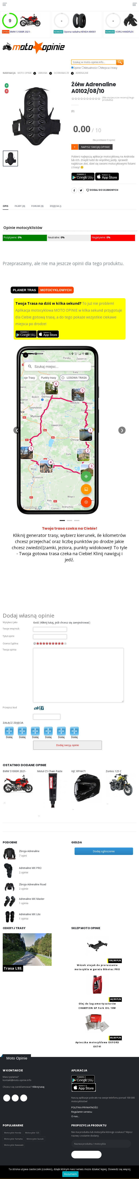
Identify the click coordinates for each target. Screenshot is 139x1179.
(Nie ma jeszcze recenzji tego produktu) (118, 98)
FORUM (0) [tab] (37, 206)
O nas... (75, 1116)
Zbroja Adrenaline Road (32, 884)
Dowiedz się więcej (119, 1169)
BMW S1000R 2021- (20, 31)
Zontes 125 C (113, 771)
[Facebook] (74, 190)
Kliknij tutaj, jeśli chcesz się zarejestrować (65, 622)
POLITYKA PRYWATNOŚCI (84, 1107)
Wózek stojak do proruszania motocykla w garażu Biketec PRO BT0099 (97, 969)
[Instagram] (23, 1098)
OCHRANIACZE (61, 73)
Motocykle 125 (32, 1132)
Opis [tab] (5, 206)
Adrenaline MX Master (31, 899)
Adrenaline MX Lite (29, 914)
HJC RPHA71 (78, 771)
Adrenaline (82, 73)
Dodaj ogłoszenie (104, 851)
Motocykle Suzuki (35, 1138)
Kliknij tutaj (38, 1086)
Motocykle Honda (12, 1132)
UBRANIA (42, 73)
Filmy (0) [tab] (20, 206)
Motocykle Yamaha (13, 1138)
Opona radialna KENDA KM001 (80, 31)
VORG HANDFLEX (124, 31)
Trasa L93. (13, 968)
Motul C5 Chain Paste (49, 771)
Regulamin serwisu (81, 1111)
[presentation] (8, 115)
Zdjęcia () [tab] (55, 206)
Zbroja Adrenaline (29, 851)
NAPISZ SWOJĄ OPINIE (95, 147)
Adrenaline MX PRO (30, 868)
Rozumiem (70, 1174)
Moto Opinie (24, 73)
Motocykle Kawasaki (14, 1145)
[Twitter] (81, 190)
